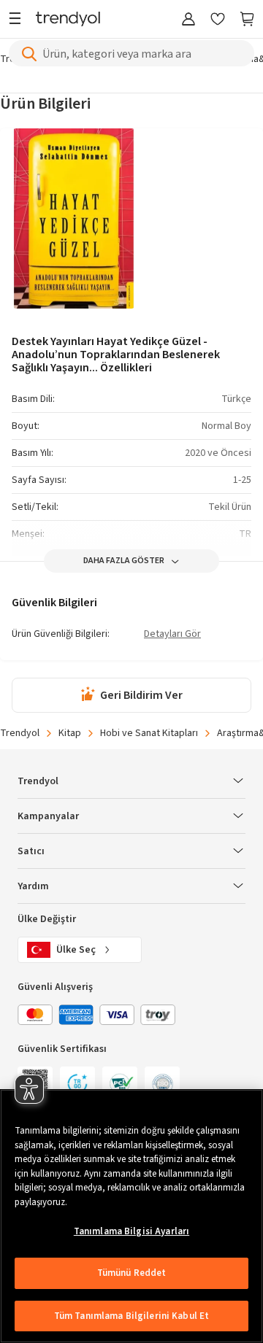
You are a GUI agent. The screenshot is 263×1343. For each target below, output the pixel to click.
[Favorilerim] (217, 20)
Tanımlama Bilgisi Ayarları (131, 1231)
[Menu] (18, 20)
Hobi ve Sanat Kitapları (149, 733)
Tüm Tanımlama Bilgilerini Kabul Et (131, 1316)
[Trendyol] (68, 20)
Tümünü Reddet (132, 1273)
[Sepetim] (247, 20)
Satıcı (31, 851)
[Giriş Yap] (188, 20)
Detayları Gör (172, 634)
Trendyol (19, 733)
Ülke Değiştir (47, 919)
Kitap (69, 733)
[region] (131, 1216)
